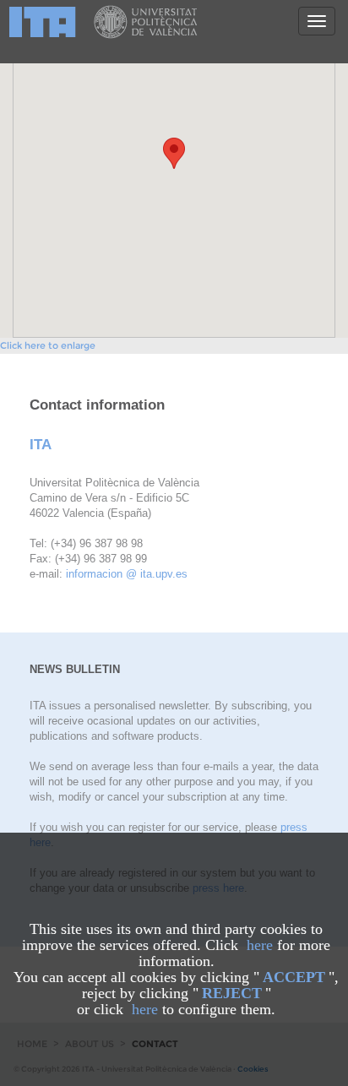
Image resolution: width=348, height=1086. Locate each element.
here (260, 945)
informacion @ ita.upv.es (127, 573)
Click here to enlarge (47, 345)
